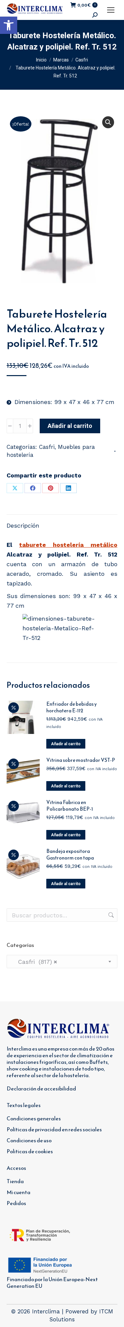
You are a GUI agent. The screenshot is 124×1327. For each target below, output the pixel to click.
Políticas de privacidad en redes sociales (54, 1129)
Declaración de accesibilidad (41, 1088)
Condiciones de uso (29, 1140)
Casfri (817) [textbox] (34, 961)
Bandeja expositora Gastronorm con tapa (70, 854)
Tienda (15, 1181)
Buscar (110, 915)
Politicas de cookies (30, 1151)
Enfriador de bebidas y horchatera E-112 (71, 707)
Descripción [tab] (23, 525)
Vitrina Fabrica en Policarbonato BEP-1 (69, 805)
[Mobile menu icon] (110, 10)
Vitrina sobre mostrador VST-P (80, 760)
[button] (8, 25)
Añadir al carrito (70, 425)
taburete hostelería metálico (68, 544)
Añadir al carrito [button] (66, 744)
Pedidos (16, 1203)
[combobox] (62, 961)
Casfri (47, 447)
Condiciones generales (34, 1118)
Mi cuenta (18, 1192)
